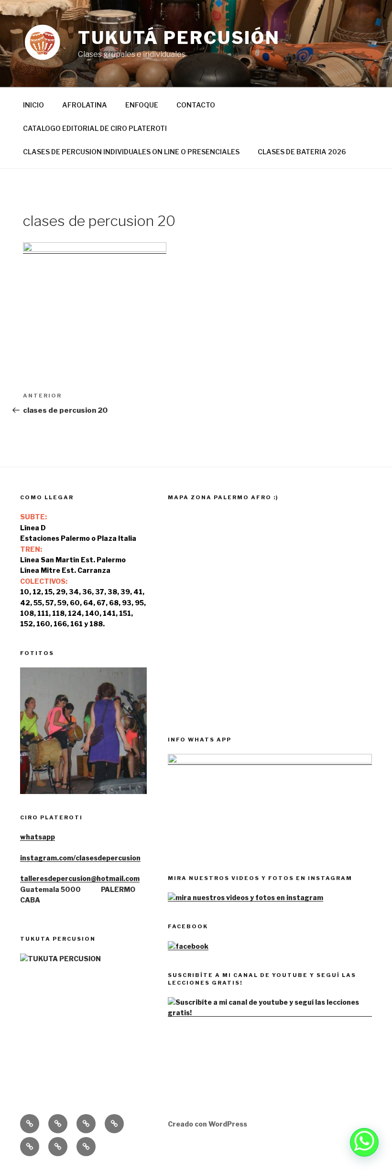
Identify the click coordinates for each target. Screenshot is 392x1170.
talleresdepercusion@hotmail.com (80, 878)
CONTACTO (195, 105)
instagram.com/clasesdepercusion (80, 858)
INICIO (33, 105)
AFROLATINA (84, 105)
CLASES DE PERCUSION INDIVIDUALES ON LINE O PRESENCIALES (131, 152)
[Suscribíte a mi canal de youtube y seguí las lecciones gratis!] (270, 1013)
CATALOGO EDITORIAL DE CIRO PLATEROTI (95, 128)
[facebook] (188, 946)
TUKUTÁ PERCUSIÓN (179, 37)
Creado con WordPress (207, 1124)
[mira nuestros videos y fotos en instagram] (245, 897)
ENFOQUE (141, 105)
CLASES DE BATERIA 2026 (302, 152)
